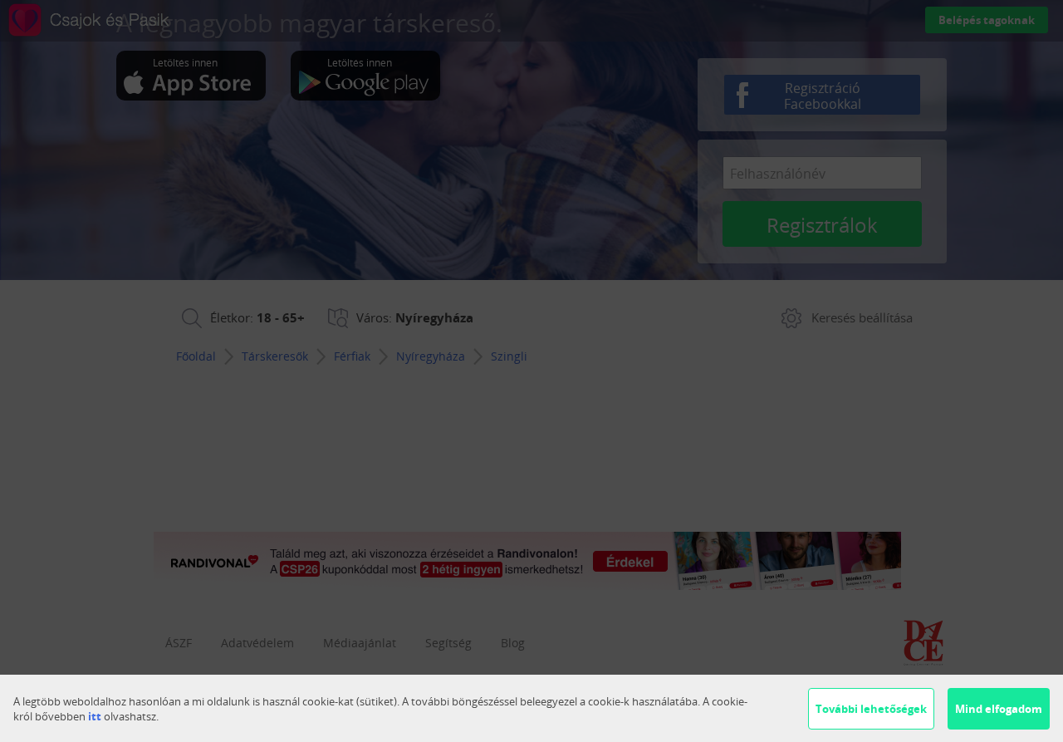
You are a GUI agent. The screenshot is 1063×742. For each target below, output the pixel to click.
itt (94, 716)
